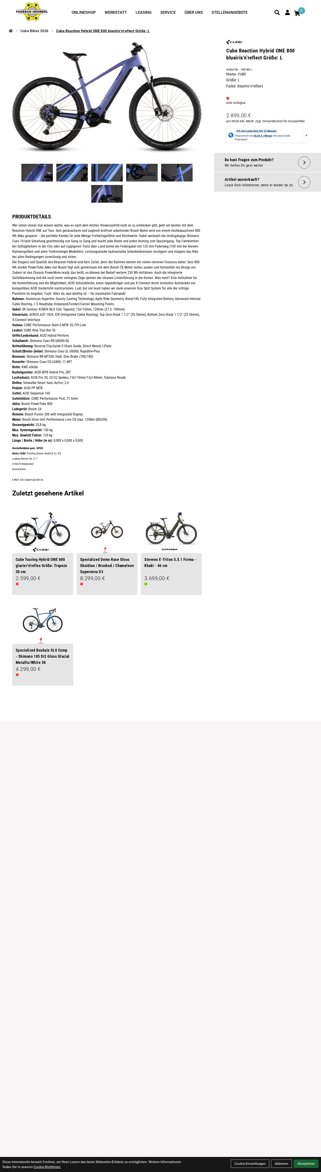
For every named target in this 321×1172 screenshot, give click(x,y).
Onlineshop (84, 12)
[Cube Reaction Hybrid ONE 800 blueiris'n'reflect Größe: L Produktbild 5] (177, 172)
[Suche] (277, 12)
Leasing (144, 12)
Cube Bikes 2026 (34, 31)
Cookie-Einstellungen (250, 1164)
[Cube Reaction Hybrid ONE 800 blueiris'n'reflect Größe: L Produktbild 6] (107, 194)
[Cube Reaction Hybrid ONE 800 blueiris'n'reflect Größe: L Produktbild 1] (37, 172)
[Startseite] (11, 31)
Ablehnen (281, 1164)
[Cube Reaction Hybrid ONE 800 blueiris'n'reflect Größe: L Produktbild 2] (72, 172)
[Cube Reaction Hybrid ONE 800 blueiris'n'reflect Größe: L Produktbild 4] (142, 172)
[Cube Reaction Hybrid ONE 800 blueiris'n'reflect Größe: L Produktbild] (107, 97)
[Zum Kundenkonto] (287, 12)
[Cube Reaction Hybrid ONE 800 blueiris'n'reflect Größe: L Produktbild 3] (107, 172)
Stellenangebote (230, 12)
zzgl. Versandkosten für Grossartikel (279, 121)
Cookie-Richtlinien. (47, 1167)
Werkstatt (116, 12)
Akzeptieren (306, 1164)
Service (168, 12)
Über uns (194, 12)
